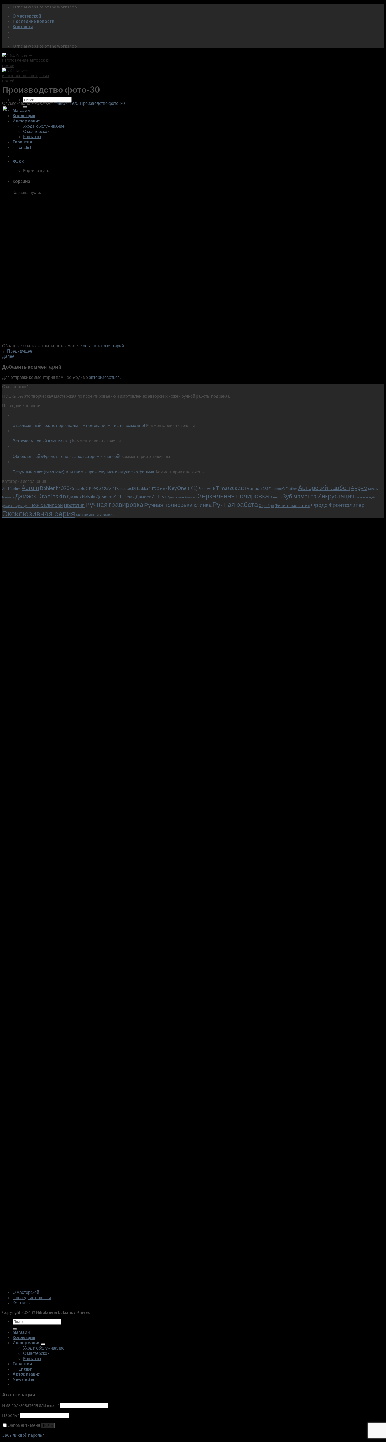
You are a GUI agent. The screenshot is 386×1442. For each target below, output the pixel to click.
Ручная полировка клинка (178, 504)
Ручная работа (235, 504)
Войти (48, 1426)
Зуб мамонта (299, 496)
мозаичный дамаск (95, 515)
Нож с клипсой (46, 505)
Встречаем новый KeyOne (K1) (42, 440)
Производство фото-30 (102, 103)
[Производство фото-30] (159, 340)
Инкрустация (335, 496)
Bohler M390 (54, 488)
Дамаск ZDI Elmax (115, 496)
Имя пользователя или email (30, 1405)
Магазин (21, 1332)
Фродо (319, 505)
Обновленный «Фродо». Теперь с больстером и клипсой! (67, 456)
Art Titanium (11, 489)
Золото (276, 497)
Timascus (226, 488)
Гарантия (22, 1363)
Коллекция (24, 1337)
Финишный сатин (292, 505)
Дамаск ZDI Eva (151, 496)
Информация (26, 1342)
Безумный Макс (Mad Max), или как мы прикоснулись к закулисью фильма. (84, 471)
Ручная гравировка (114, 504)
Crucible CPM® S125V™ (92, 488)
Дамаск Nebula (81, 496)
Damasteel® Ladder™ (133, 488)
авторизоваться (104, 377)
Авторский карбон (324, 487)
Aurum (30, 487)
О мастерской (27, 15)
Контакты (23, 26)
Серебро (266, 505)
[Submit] (15, 1329)
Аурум (359, 487)
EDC (155, 489)
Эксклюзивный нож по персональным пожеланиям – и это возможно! (79, 425)
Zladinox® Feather (283, 489)
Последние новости (33, 21)
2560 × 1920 (66, 103)
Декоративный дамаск (182, 497)
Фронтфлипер (346, 505)
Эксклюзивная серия (38, 513)
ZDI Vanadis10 (253, 488)
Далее (10, 356)
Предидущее (17, 350)
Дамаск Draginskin (40, 496)
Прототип (74, 505)
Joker (163, 488)
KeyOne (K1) (183, 488)
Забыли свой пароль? (23, 1435)
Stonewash (207, 489)
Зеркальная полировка (233, 496)
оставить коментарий (103, 345)
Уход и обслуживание (44, 1347)
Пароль (10, 1415)
